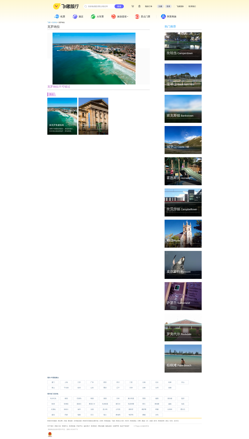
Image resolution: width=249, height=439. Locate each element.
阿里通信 (133, 421)
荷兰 (144, 404)
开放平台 (79, 426)
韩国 (92, 398)
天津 (131, 388)
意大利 (105, 409)
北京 (156, 382)
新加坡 (170, 398)
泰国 (66, 398)
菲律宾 (66, 404)
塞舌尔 (118, 404)
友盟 (151, 421)
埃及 (182, 404)
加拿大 (66, 409)
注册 (160, 6)
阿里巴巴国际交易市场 (90, 421)
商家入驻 (58, 426)
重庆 (105, 388)
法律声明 (116, 426)
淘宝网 (60, 421)
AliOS (127, 421)
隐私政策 (108, 426)
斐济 (182, 398)
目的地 (54, 22)
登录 (168, 6)
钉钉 (171, 421)
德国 (156, 398)
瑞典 (79, 415)
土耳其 (118, 409)
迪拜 (79, 409)
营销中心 (65, 426)
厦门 (53, 382)
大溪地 (53, 409)
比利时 (170, 409)
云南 (144, 382)
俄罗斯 (144, 409)
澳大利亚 (131, 398)
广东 (92, 382)
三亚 (131, 382)
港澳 (169, 388)
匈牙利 (131, 415)
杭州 (79, 388)
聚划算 (70, 421)
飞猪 (48, 22)
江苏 (79, 382)
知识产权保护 (124, 426)
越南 (169, 404)
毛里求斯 (131, 404)
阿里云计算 (120, 421)
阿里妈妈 (107, 421)
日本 (118, 398)
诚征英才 (87, 426)
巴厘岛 (79, 398)
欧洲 (53, 404)
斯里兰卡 (92, 404)
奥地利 (118, 415)
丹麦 (66, 415)
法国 (92, 409)
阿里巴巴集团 (52, 421)
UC (147, 421)
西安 (105, 382)
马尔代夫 (53, 398)
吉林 (144, 388)
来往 (167, 421)
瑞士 (105, 415)
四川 (118, 382)
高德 (143, 421)
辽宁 (118, 388)
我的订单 (148, 6)
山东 (92, 388)
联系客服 (72, 426)
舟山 (182, 382)
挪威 (144, 415)
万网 (139, 421)
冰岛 (156, 415)
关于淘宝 (50, 426)
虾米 (155, 421)
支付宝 (176, 421)
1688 (101, 421)
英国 (144, 398)
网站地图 (101, 426)
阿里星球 (161, 421)
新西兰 (79, 404)
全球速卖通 (78, 421)
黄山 (53, 388)
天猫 (65, 421)
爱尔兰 (183, 409)
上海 (66, 382)
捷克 (53, 415)
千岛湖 (66, 388)
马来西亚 (105, 404)
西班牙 (131, 409)
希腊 (156, 409)
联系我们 (94, 426)
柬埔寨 (157, 404)
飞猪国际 (180, 6)
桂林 (169, 382)
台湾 (156, 388)
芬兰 (92, 415)
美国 (105, 398)
